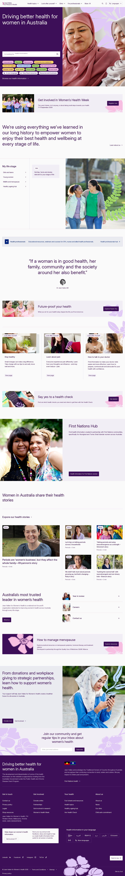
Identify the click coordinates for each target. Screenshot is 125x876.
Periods (35, 66)
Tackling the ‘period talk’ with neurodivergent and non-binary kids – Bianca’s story (108, 574)
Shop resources (8, 812)
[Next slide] (119, 79)
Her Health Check (70, 812)
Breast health (42, 69)
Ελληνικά (114, 835)
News (98, 805)
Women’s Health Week (41, 812)
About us (99, 801)
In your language (11, 73)
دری (96, 835)
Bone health (30, 69)
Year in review (78, 596)
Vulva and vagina (9, 66)
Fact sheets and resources (73, 801)
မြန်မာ (70, 835)
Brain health (20, 69)
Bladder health (8, 69)
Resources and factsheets (48, 73)
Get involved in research (41, 808)
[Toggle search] (102, 3)
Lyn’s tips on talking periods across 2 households (75, 543)
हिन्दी (69, 840)
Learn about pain (53, 357)
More (86, 4)
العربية (78, 835)
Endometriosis (8, 62)
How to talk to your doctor (99, 357)
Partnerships (37, 805)
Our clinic (99, 808)
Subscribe (79, 749)
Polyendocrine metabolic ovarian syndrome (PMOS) (44, 62)
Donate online (38, 801)
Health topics (69, 805)
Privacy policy (7, 805)
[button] (33, 3)
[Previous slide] (116, 79)
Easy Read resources (30, 73)
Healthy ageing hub (71, 808)
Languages (115, 3)
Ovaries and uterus (24, 66)
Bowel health (53, 69)
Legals (4, 808)
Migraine (18, 62)
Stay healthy (10, 357)
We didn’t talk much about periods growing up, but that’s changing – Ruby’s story (77, 574)
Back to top (115, 858)
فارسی (104, 835)
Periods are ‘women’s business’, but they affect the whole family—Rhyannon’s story (29, 561)
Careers (76, 607)
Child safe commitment (104, 812)
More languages (83, 840)
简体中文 (88, 835)
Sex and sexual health (48, 66)
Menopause (28, 62)
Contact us (77, 618)
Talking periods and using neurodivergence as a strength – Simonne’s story (108, 544)
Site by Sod (119, 871)
